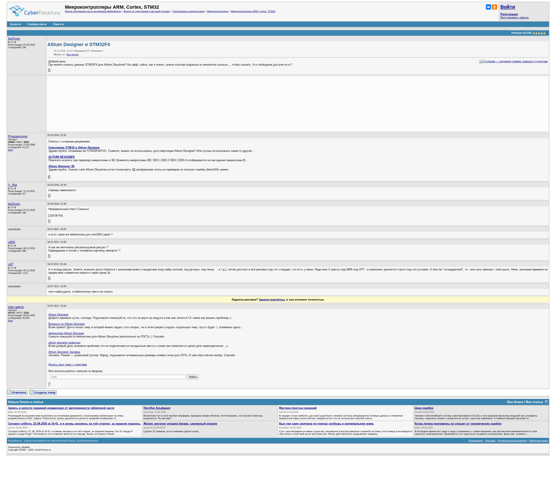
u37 (10, 264)
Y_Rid (12, 185)
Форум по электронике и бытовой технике (147, 11)
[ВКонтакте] (488, 7)
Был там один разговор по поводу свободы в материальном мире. (326, 423)
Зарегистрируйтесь (272, 299)
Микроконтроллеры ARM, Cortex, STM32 (253, 11)
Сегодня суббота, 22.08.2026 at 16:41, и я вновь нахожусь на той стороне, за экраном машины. (74, 423)
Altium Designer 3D (61, 166)
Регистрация (509, 14)
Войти (507, 7)
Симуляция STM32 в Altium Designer (74, 147)
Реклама (490, 440)
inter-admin (16, 307)
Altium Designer (58, 314)
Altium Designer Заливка (64, 352)
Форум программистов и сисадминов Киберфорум (93, 11)
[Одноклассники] (494, 7)
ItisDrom (14, 38)
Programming (17, 136)
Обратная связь (538, 440)
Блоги (14, 24)
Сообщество (36, 24)
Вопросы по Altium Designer (66, 324)
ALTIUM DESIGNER (61, 157)
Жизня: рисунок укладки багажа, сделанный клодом (180, 423)
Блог (10, 150)
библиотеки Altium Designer (66, 333)
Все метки (72, 54)
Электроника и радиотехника (188, 11)
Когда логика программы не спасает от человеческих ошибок (458, 423)
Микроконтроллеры (217, 11)
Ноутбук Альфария (157, 408)
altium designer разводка (64, 342)
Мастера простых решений (298, 408)
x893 (11, 242)
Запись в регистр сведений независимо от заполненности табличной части (61, 408)
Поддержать (475, 440)
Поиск (57, 24)
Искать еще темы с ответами (67, 364)
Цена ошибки (424, 408)
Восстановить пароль (514, 17)
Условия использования (512, 440)
